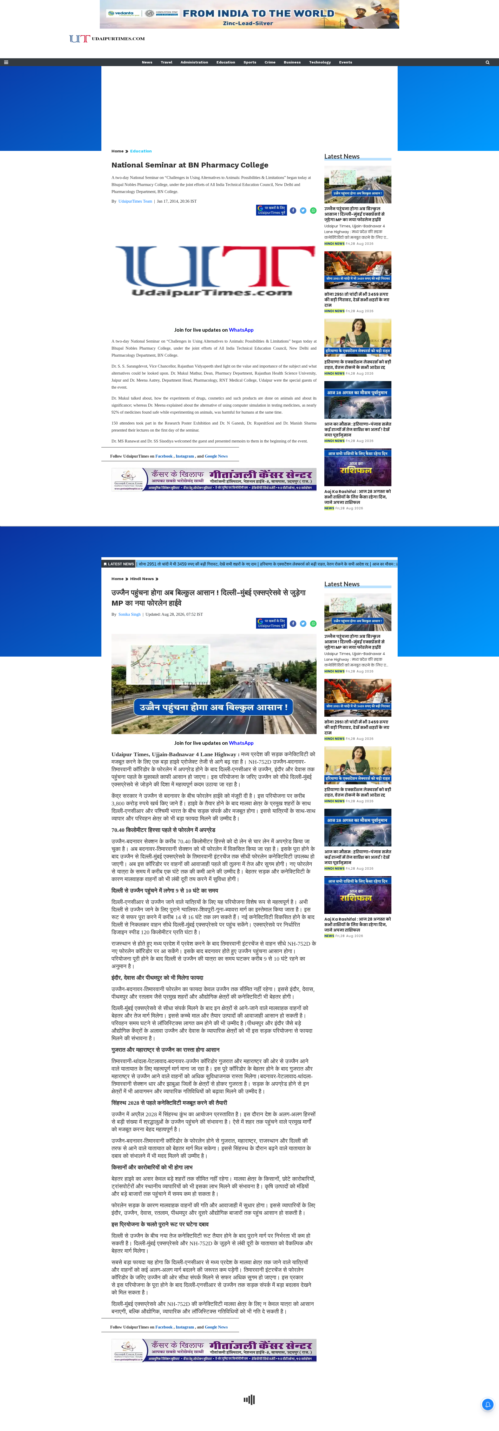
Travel (166, 62)
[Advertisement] (249, 102)
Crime (270, 62)
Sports (250, 62)
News (147, 62)
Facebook (164, 456)
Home (117, 151)
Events (345, 62)
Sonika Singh (130, 614)
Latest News (342, 156)
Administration (194, 62)
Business (292, 62)
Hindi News (142, 578)
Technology (320, 62)
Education (225, 62)
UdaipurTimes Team (135, 201)
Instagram (185, 456)
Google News (216, 456)
